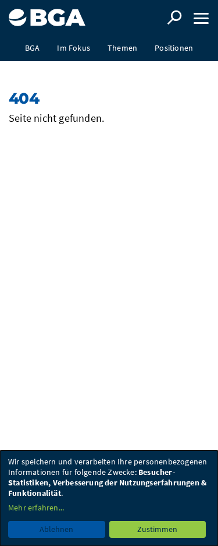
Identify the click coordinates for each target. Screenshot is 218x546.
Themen (122, 48)
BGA (32, 48)
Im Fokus (73, 48)
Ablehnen (56, 529)
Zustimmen (157, 529)
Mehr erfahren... (36, 507)
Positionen (174, 48)
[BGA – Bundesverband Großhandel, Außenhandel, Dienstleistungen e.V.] (47, 13)
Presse (108, 74)
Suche (174, 17)
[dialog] (109, 498)
